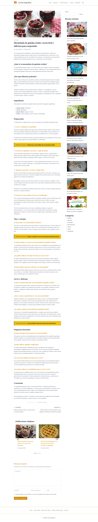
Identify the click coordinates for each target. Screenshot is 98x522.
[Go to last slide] (18, 438)
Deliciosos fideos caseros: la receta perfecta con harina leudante (24, 409)
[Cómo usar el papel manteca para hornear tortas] (77, 166)
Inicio (50, 2)
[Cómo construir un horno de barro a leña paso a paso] (77, 148)
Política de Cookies (46, 510)
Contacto (66, 510)
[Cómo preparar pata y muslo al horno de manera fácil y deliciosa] (77, 130)
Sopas (69, 229)
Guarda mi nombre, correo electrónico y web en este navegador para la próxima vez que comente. (36, 494)
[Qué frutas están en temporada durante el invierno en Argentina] (77, 201)
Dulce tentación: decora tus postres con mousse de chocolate (25, 443)
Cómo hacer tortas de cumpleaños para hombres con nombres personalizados (75, 80)
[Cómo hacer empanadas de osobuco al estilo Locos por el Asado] (77, 90)
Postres (72, 2)
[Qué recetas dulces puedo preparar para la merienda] (77, 29)
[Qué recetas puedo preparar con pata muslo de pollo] (77, 184)
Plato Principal (71, 224)
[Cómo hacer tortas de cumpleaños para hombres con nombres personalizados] (77, 68)
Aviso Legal (37, 510)
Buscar (67, 11)
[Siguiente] (57, 438)
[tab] (34, 453)
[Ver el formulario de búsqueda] (83, 2)
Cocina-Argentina (18, 49)
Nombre (17, 490)
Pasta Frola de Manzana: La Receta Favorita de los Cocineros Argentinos (49, 443)
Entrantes (70, 220)
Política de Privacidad (57, 510)
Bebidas (69, 218)
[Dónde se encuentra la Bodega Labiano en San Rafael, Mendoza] (77, 112)
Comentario (18, 471)
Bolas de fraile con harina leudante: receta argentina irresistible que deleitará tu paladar (50, 409)
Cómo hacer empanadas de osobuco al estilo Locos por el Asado (74, 100)
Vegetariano (70, 231)
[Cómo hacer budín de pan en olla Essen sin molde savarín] (77, 49)
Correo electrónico (36, 490)
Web (48, 490)
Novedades (77, 2)
